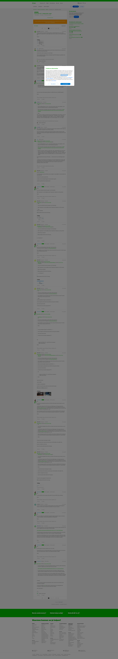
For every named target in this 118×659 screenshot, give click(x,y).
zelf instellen (54, 80)
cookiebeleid (70, 77)
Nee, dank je (53, 83)
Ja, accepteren (65, 83)
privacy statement (50, 78)
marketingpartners (64, 75)
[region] (59, 76)
